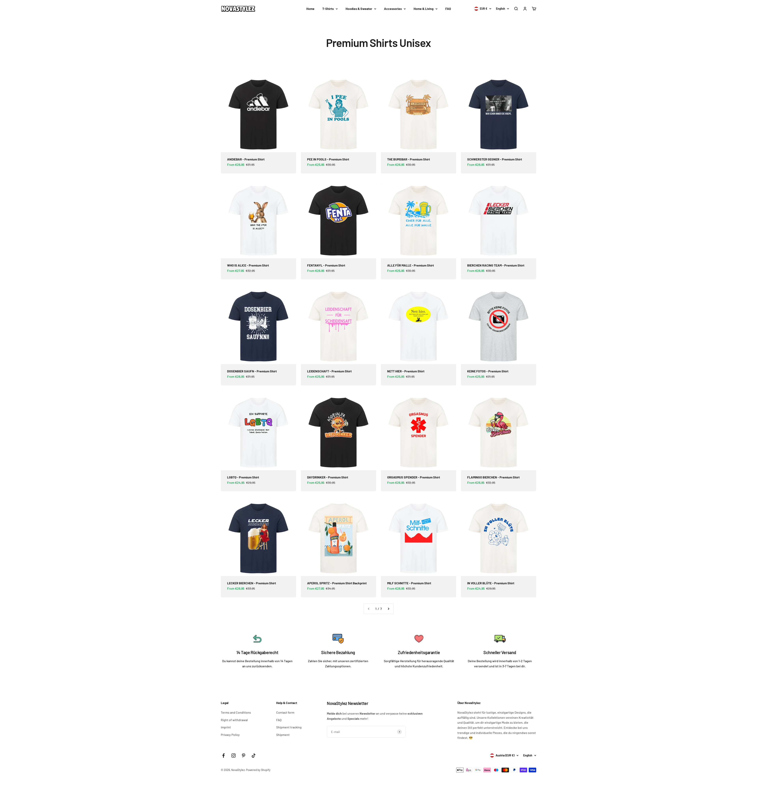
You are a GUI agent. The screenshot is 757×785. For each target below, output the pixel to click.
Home (310, 8)
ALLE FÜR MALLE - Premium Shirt (410, 265)
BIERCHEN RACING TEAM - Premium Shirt (495, 265)
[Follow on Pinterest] (243, 755)
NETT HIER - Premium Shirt (405, 371)
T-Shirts (328, 8)
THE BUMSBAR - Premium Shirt (408, 159)
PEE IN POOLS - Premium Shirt (328, 159)
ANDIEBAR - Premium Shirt (246, 159)
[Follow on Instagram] (233, 755)
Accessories (393, 8)
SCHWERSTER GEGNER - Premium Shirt (494, 159)
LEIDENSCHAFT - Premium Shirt (329, 371)
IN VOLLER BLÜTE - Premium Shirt (490, 583)
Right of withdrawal (234, 720)
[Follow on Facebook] (223, 755)
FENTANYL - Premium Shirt (326, 265)
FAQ (448, 8)
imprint (226, 727)
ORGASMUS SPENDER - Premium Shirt (413, 477)
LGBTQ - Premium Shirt (243, 477)
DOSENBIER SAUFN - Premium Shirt (252, 371)
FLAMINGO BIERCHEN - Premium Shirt (493, 477)
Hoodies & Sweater (359, 8)
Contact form (285, 712)
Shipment (283, 735)
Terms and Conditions (236, 712)
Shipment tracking (289, 727)
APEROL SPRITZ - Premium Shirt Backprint (337, 583)
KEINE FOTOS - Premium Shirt (487, 371)
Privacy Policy (230, 735)
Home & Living (424, 8)
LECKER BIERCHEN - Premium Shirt (251, 583)
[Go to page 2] (388, 609)
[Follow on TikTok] (253, 755)
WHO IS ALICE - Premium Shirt (248, 265)
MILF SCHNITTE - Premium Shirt (409, 583)
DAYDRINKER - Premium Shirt (327, 477)
